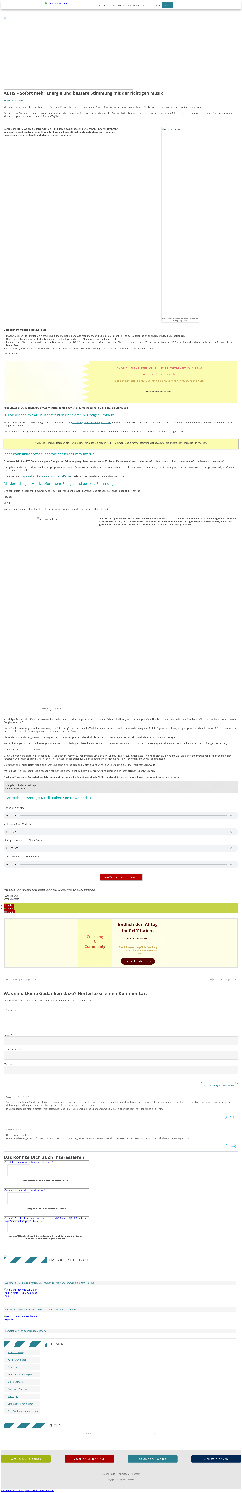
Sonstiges (13, 1396)
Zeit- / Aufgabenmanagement (23, 1411)
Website (8, 1064)
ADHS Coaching (16, 1352)
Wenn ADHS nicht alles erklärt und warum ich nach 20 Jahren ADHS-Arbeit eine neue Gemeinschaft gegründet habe (45, 1220)
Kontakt (136, 1473)
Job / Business (15, 1381)
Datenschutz (108, 1473)
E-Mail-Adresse (12, 1049)
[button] (9, 905)
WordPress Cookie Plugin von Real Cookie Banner (27, 1490)
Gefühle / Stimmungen (13, 100)
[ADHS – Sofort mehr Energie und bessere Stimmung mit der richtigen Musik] (68, 88)
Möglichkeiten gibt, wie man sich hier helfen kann (46, 476)
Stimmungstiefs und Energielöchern (91, 422)
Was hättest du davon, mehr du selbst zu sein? (28, 1162)
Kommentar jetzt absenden (219, 1085)
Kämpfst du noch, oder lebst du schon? (24, 1190)
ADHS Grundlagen (17, 1359)
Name (8, 1034)
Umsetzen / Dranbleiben (20, 1403)
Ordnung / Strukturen (19, 1389)
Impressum (123, 1473)
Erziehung (13, 1367)
